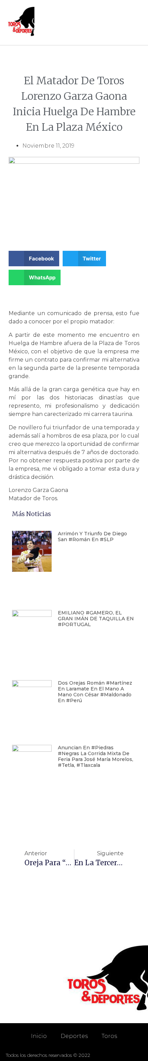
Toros (109, 1036)
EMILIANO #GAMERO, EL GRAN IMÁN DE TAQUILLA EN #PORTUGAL (96, 619)
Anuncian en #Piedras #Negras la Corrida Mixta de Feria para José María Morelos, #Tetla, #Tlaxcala (95, 756)
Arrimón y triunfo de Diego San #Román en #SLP (92, 536)
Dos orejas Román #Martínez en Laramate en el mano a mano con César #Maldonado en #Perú (95, 691)
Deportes (74, 1036)
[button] (134, 22)
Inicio (39, 1036)
